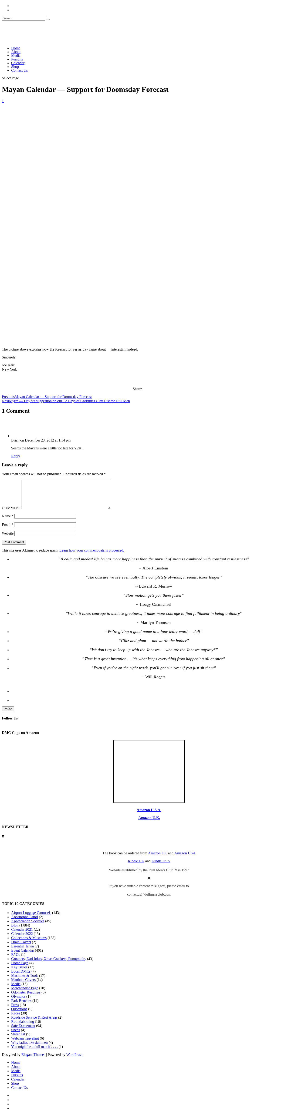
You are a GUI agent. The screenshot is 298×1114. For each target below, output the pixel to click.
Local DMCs (20, 971)
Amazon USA (185, 853)
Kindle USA (161, 861)
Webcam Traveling (25, 1038)
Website (8, 533)
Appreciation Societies (27, 921)
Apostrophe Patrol (24, 917)
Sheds (15, 1030)
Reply (15, 456)
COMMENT (11, 508)
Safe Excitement (23, 1026)
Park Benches (21, 1001)
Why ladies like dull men (29, 1042)
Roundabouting (22, 1022)
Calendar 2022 (22, 934)
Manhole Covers (23, 980)
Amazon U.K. (149, 818)
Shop (15, 67)
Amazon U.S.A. (149, 810)
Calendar (17, 63)
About (15, 52)
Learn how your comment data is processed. (91, 550)
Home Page (19, 963)
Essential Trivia (22, 946)
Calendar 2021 (22, 929)
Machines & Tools (24, 975)
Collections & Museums (29, 938)
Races (15, 1013)
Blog (14, 925)
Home (15, 48)
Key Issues (19, 967)
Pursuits (17, 59)
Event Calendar (22, 950)
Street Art (18, 1034)
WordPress (74, 1055)
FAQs (15, 955)
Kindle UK (136, 861)
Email (7, 525)
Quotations (19, 1009)
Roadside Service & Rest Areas (34, 1017)
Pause (8, 709)
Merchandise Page (24, 988)
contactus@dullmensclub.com (149, 894)
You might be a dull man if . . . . (34, 1047)
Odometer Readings (26, 992)
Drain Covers (21, 942)
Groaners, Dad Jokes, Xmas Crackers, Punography (48, 959)
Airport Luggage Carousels (31, 913)
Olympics (18, 996)
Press (15, 1005)
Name (8, 516)
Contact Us (19, 70)
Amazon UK (157, 853)
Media (15, 55)
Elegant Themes (33, 1055)
